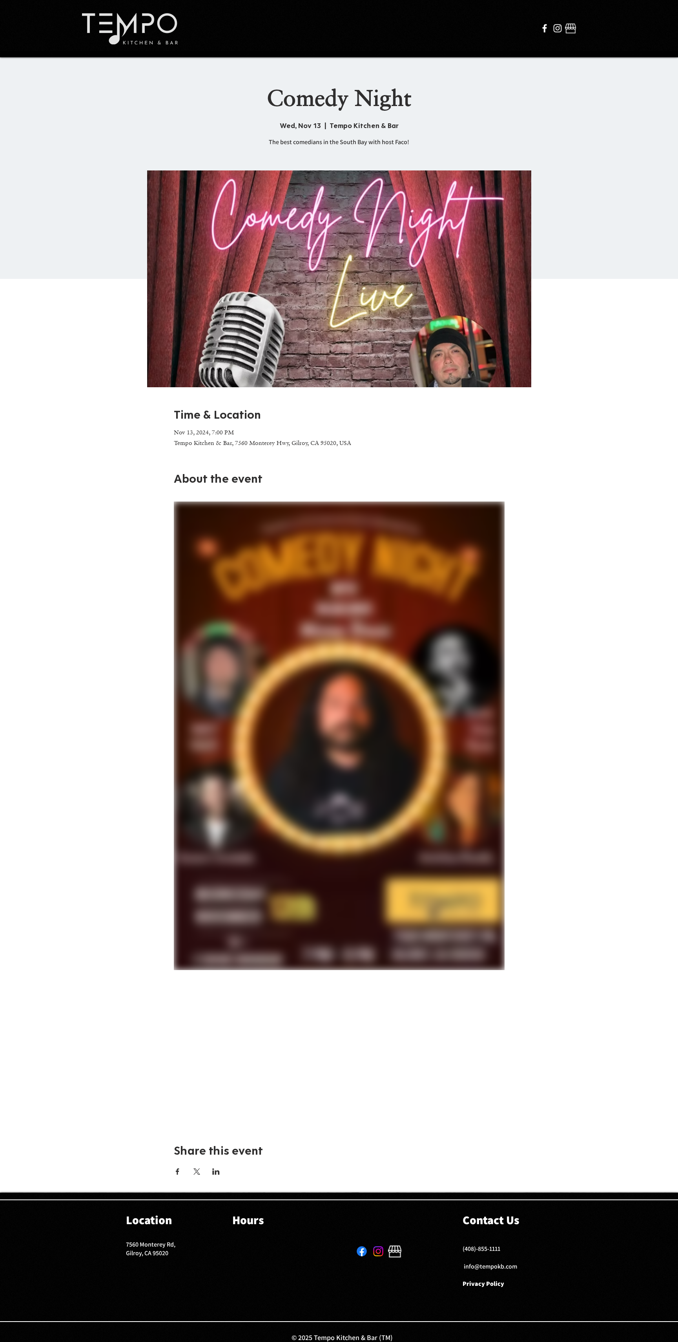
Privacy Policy (483, 1284)
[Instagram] (557, 28)
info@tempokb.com (490, 1266)
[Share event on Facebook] (177, 1171)
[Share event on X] (196, 1171)
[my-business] (570, 28)
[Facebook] (544, 28)
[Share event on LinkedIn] (216, 1171)
